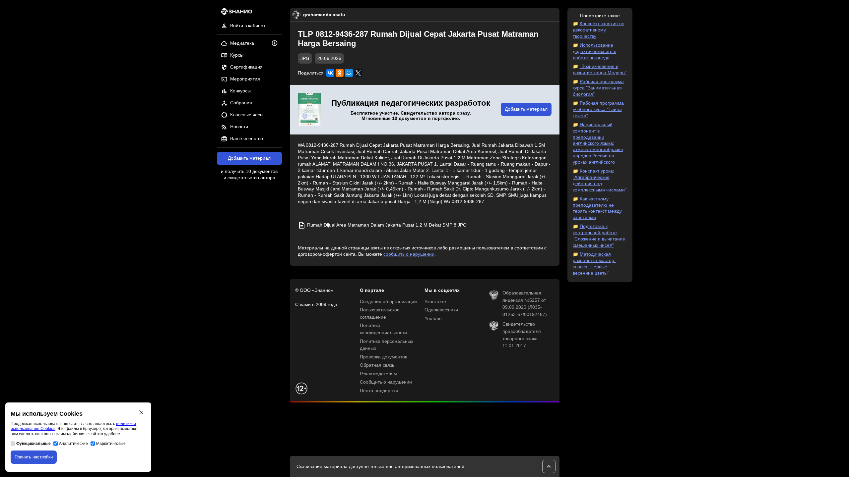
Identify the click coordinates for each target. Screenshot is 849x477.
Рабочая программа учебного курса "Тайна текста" (598, 109)
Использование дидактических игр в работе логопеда (594, 51)
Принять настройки (34, 456)
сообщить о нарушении (408, 254)
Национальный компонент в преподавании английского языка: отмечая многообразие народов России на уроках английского (598, 143)
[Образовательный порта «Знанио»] (234, 13)
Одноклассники (441, 309)
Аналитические (73, 443)
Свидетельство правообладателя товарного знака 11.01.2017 (521, 335)
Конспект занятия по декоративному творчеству (598, 30)
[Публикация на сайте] (276, 43)
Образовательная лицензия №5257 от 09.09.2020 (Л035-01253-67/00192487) (524, 304)
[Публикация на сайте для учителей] (309, 110)
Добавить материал (249, 158)
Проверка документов (383, 356)
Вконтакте (435, 301)
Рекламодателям (378, 373)
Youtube (433, 318)
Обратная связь (377, 365)
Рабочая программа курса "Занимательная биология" (598, 88)
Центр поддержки (379, 390)
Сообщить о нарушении (386, 382)
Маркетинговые (111, 443)
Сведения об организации (388, 301)
